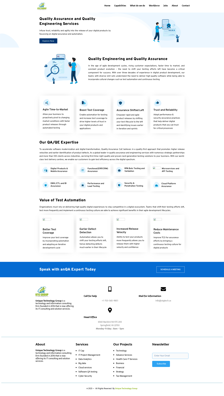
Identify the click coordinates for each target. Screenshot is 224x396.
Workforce (154, 5)
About (175, 5)
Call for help (90, 296)
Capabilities (120, 5)
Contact (186, 5)
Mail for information (150, 296)
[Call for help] (110, 289)
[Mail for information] (163, 289)
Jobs (165, 5)
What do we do (137, 5)
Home (107, 5)
